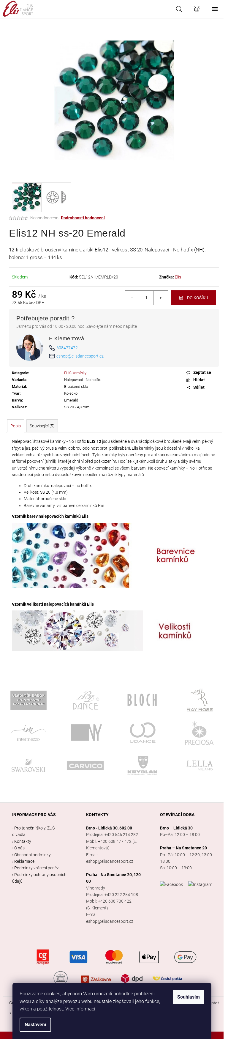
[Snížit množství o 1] (132, 298)
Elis (178, 277)
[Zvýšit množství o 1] (160, 298)
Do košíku (197, 297)
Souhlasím (188, 997)
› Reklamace (23, 861)
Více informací (80, 1009)
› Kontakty (21, 841)
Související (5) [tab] (42, 426)
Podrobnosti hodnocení (83, 217)
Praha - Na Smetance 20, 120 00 (113, 878)
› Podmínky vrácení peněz (35, 867)
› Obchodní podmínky (31, 854)
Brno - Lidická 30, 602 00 (109, 828)
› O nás (18, 848)
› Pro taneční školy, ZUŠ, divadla (34, 831)
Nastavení (35, 1024)
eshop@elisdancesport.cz (80, 356)
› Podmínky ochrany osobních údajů (39, 878)
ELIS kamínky (75, 373)
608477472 (67, 347)
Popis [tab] (15, 426)
